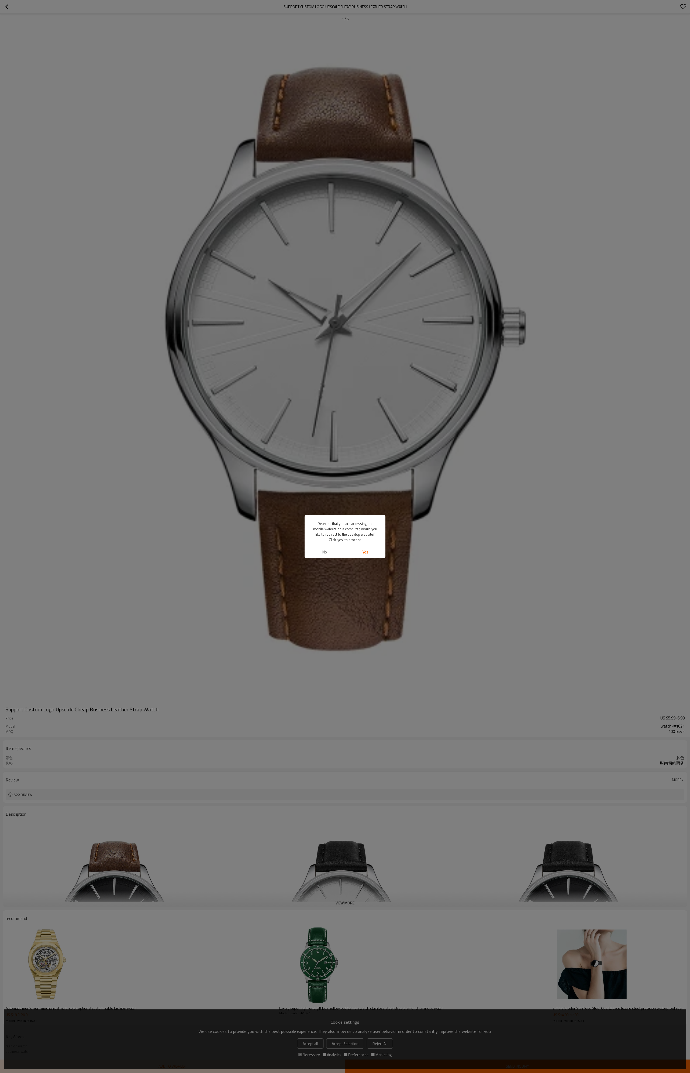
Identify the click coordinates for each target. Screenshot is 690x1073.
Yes (365, 552)
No (324, 552)
